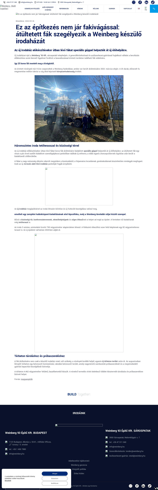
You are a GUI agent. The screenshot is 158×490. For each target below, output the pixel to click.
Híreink (80, 9)
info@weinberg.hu (27, 2)
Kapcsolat (128, 9)
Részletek (8, 481)
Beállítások (54, 483)
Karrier (112, 9)
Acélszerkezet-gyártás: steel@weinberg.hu (127, 456)
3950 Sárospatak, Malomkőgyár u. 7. (72, 2)
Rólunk (96, 9)
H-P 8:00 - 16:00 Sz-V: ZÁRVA (46, 2)
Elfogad (54, 474)
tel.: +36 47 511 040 (117, 442)
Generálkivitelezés (32, 9)
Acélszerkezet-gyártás (48, 8)
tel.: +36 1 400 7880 (17, 449)
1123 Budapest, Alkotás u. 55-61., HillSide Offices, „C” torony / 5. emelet (30, 443)
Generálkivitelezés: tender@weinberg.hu (126, 451)
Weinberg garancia (79, 465)
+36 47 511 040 (11, 2)
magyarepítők (27, 379)
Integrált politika (79, 469)
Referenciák (64, 9)
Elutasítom (54, 478)
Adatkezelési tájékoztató (78, 461)
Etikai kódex (79, 473)
